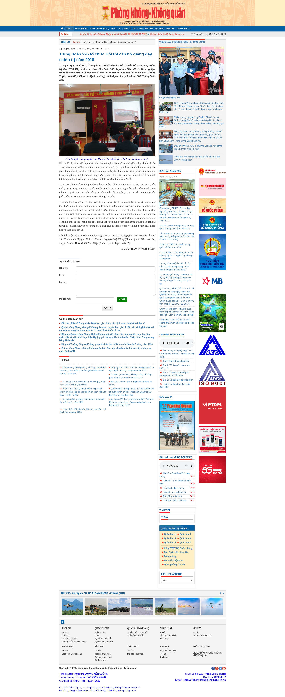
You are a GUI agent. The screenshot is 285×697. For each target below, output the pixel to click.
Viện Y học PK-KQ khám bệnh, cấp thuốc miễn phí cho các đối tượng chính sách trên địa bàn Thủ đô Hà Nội (83, 391)
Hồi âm (163, 654)
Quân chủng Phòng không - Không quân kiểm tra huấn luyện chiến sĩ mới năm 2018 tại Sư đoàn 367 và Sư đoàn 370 (131, 391)
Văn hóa (149, 29)
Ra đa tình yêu (101, 660)
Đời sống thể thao (135, 654)
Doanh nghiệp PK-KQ (202, 635)
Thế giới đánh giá (135, 635)
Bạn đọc (170, 29)
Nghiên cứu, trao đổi (104, 642)
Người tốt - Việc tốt (103, 638)
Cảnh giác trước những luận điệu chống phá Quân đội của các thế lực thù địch (176, 322)
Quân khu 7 (185, 542)
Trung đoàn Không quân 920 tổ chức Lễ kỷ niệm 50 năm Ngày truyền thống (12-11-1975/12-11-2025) (90, 34)
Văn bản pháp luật (168, 635)
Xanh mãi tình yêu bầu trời (176, 361)
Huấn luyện (100, 632)
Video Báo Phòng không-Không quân (207, 654)
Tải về (192, 476)
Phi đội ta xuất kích (172, 496)
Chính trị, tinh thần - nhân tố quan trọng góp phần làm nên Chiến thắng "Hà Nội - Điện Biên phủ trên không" (176, 312)
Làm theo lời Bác (100, 42)
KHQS (97, 635)
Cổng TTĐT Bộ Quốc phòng (178, 548)
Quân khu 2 (185, 534)
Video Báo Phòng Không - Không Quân (182, 42)
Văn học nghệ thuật (103, 657)
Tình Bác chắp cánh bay (175, 500)
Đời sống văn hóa (103, 654)
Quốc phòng (81, 29)
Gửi (109, 307)
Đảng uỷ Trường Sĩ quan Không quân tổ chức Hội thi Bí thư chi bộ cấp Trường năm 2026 (107, 344)
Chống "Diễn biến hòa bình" (123, 42)
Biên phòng (170, 556)
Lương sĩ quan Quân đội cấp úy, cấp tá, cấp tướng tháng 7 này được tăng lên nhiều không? (174, 266)
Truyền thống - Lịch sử (137, 632)
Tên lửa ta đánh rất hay (174, 488)
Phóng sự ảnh (184, 29)
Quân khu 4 (185, 538)
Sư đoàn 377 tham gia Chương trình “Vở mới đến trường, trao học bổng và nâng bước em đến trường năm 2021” (131, 402)
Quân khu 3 (170, 538)
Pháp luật (116, 29)
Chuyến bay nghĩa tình (169, 98)
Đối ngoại (138, 29)
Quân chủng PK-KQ (99, 29)
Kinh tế (127, 29)
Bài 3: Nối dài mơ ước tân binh (178, 380)
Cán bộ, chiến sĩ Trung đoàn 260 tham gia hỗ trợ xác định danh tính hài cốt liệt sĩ (103, 323)
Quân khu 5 (170, 542)
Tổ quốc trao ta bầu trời (174, 492)
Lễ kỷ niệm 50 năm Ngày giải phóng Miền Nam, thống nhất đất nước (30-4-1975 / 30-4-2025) (176, 236)
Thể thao (159, 29)
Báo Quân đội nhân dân (176, 552)
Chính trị (86, 42)
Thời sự (69, 29)
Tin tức (76, 42)
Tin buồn (164, 657)
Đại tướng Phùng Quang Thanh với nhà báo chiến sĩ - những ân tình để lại (176, 353)
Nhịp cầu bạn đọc (168, 651)
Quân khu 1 (170, 534)
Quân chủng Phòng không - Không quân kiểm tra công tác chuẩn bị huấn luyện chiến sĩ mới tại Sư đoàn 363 (83, 370)
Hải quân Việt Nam (173, 560)
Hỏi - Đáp (164, 638)
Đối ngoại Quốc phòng (72, 654)
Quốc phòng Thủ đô (174, 564)
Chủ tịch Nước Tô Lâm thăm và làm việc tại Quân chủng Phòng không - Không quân (176, 255)
